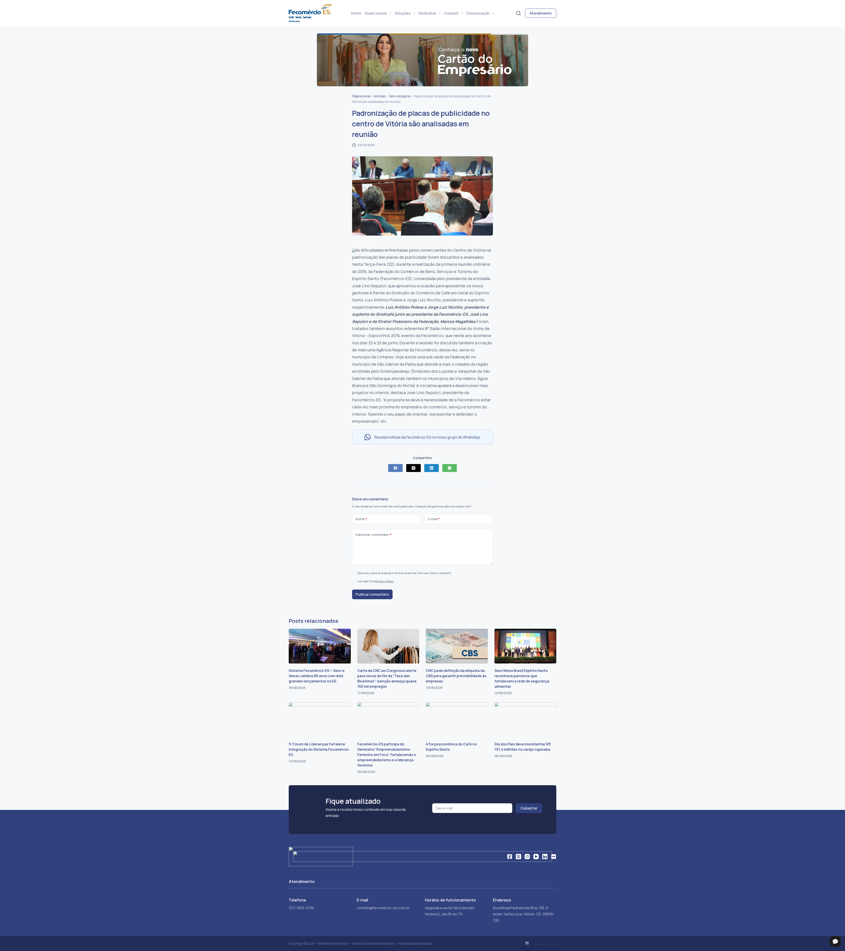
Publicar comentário (372, 594)
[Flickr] (553, 856)
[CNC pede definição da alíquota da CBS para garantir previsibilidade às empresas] (457, 646)
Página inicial (361, 96)
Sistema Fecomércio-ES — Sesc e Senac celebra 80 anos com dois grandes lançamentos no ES (317, 676)
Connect (451, 13)
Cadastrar (528, 808)
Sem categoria (399, 96)
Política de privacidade (415, 943)
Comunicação (478, 13)
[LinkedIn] (431, 468)
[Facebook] (395, 468)
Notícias (380, 96)
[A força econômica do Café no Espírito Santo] (457, 719)
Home (356, 13)
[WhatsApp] (449, 468)
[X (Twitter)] (413, 468)
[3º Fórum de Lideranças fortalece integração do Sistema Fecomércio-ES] (320, 719)
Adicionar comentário (373, 534)
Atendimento (541, 13)
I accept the (376, 581)
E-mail (434, 519)
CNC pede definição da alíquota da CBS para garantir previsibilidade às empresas (456, 676)
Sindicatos (427, 13)
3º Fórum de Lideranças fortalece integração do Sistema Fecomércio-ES (319, 749)
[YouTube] (536, 856)
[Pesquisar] (518, 13)
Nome (361, 519)
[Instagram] (527, 856)
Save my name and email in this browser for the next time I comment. (405, 573)
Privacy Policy (384, 581)
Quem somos (376, 13)
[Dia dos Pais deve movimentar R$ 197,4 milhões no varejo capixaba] (525, 719)
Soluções (403, 13)
